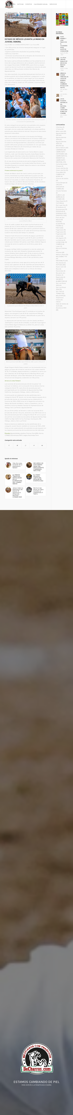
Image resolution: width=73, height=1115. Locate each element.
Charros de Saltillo (62, 178)
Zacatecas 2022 (61, 308)
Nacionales (31, 435)
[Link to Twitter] (13, 21)
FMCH (27, 44)
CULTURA (59, 203)
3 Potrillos (59, 127)
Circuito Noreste (61, 191)
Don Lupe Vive (60, 205)
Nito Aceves (60, 263)
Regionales (59, 277)
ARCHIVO (59, 145)
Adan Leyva (60, 131)
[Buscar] (20, 13)
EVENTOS (23, 44)
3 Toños (58, 129)
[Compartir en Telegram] (34, 445)
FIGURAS (58, 225)
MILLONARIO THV (61, 256)
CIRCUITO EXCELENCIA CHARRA (60, 187)
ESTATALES (59, 213)
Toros (37, 435)
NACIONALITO (60, 260)
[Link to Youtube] (11, 21)
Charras (28, 433)
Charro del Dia (60, 170)
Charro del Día (60, 168)
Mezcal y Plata (60, 254)
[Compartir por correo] (42, 445)
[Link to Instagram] (8, 21)
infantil (58, 236)
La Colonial (59, 240)
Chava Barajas (60, 182)
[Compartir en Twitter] (17, 445)
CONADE (17, 44)
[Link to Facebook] (5, 21)
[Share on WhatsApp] (25, 445)
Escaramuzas (14, 435)
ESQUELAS (59, 211)
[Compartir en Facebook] (9, 445)
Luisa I (58, 246)
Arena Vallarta (60, 147)
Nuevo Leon (60, 267)
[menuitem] (10, 4)
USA (57, 301)
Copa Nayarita (60, 201)
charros (41, 433)
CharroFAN (36, 44)
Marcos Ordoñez (61, 248)
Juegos (25, 435)
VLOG (58, 306)
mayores (58, 252)
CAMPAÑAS (59, 150)
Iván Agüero (60, 238)
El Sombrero (60, 207)
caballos (23, 433)
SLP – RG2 (59, 291)
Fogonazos (59, 230)
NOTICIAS (59, 265)
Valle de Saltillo (61, 304)
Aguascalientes (15, 433)
